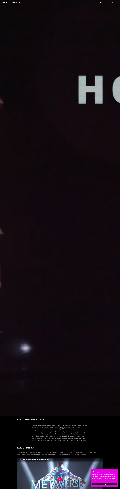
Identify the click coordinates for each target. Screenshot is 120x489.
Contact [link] (107, 3)
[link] (11, 3)
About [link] (101, 3)
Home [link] (95, 3)
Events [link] (114, 3)
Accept (104, 484)
